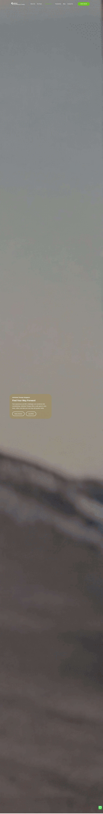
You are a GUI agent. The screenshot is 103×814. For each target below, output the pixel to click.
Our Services (48, 3)
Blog (64, 3)
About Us (33, 3)
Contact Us (70, 3)
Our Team (39, 3)
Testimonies (58, 3)
